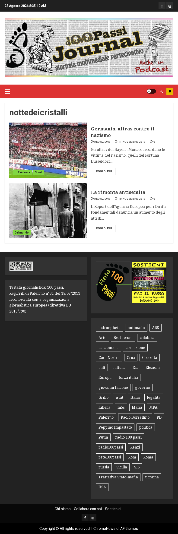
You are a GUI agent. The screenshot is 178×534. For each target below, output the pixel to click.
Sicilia (121, 467)
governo (142, 387)
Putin (103, 437)
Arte (102, 337)
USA (102, 487)
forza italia (128, 377)
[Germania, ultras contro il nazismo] (48, 150)
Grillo (103, 397)
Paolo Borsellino (135, 417)
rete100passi (110, 457)
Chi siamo (63, 509)
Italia (135, 397)
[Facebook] (162, 5)
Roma (148, 457)
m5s (121, 407)
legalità (153, 397)
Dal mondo (22, 232)
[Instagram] (169, 5)
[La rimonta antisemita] (48, 210)
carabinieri (108, 347)
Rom (132, 457)
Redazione (102, 141)
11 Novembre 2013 (132, 141)
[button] (7, 91)
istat (119, 397)
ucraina (152, 477)
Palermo (106, 417)
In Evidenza (22, 172)
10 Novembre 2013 (132, 198)
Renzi (135, 447)
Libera (104, 407)
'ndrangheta (110, 327)
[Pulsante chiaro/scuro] (151, 91)
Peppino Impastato (115, 427)
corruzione (135, 347)
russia (104, 467)
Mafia (137, 407)
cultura (118, 367)
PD (159, 417)
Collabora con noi (88, 509)
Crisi (131, 357)
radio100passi (111, 447)
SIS (137, 467)
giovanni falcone (113, 387)
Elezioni (153, 367)
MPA (153, 407)
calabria (147, 337)
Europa (105, 377)
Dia (135, 367)
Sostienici (113, 509)
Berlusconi (123, 337)
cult (102, 367)
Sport (38, 172)
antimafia (136, 327)
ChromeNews (104, 528)
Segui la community (169, 91)
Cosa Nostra (109, 357)
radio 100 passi (128, 437)
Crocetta (149, 357)
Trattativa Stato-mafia (118, 477)
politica (145, 427)
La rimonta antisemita (118, 192)
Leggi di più (103, 171)
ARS (155, 327)
